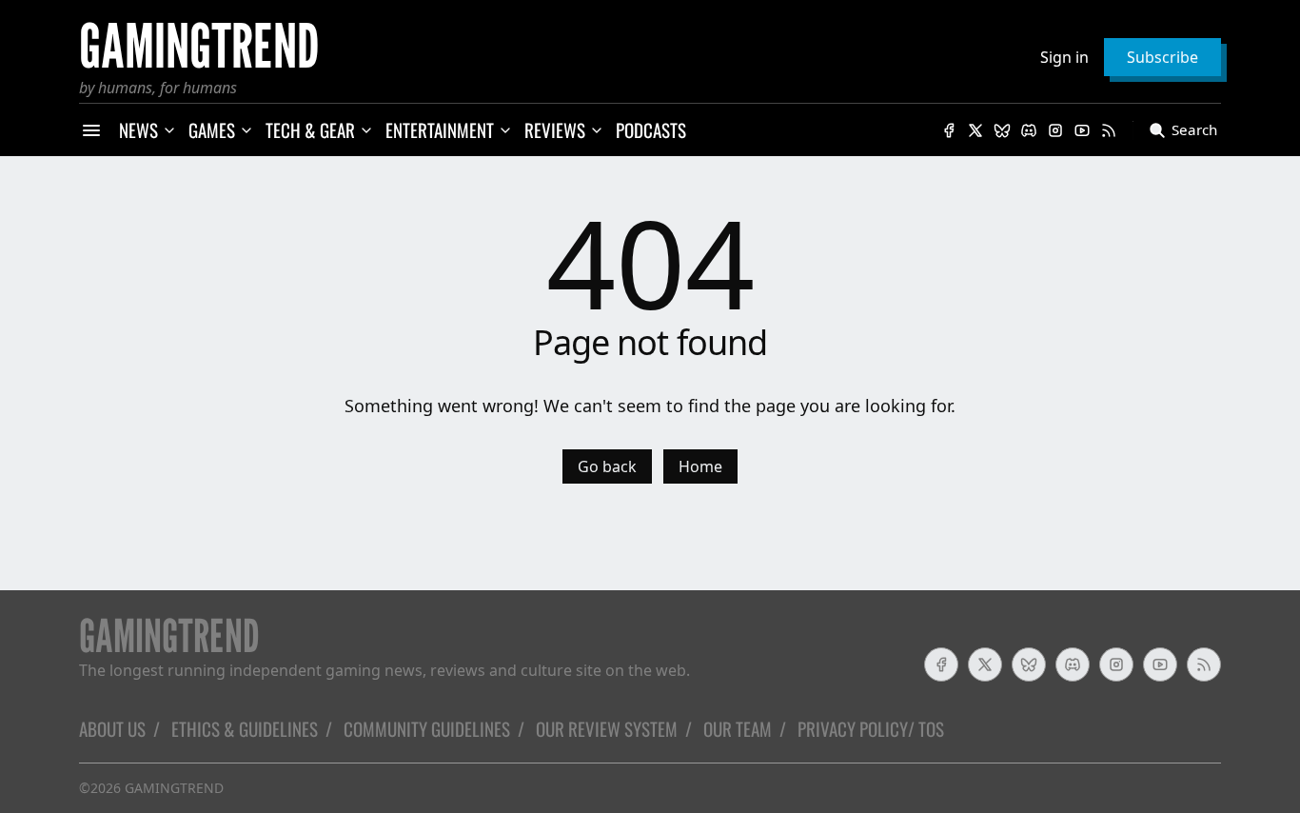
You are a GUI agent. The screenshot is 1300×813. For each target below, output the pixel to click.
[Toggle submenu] (169, 130)
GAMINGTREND (174, 788)
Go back (607, 466)
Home (700, 466)
